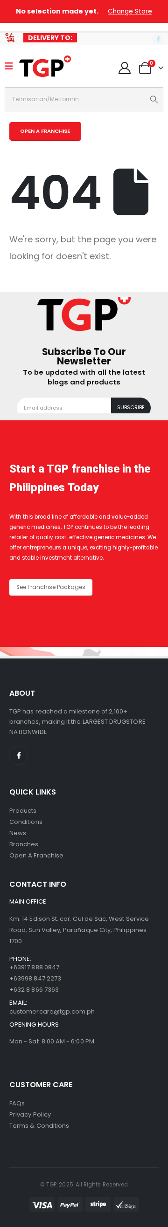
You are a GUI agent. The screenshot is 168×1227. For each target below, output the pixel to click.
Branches (24, 844)
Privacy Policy (30, 1114)
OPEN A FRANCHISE (45, 131)
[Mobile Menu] (12, 66)
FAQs (17, 1103)
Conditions (25, 821)
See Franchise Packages (50, 587)
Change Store (130, 11)
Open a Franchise (36, 855)
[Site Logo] (45, 66)
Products (23, 810)
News (17, 833)
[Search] (154, 99)
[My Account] (125, 68)
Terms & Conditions (39, 1125)
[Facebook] (157, 39)
